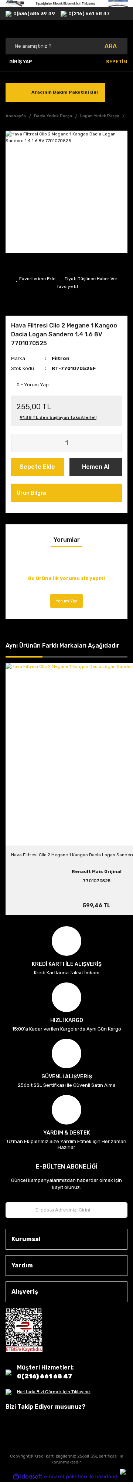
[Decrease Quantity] (17, 443)
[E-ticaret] (65, 1476)
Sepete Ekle (37, 466)
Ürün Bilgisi (32, 493)
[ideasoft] (27, 1476)
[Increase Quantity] (116, 443)
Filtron (60, 358)
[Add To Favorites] (35, 278)
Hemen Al (95, 466)
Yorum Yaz (66, 601)
